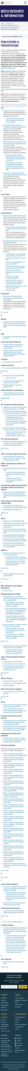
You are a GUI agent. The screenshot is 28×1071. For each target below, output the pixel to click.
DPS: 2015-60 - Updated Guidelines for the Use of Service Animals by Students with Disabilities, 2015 (15, 888)
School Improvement (21, 1024)
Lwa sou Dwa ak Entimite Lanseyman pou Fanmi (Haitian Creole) (14, 480)
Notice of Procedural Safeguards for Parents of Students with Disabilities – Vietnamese (14, 859)
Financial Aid (4, 1003)
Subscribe (23, 987)
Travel (17, 1029)
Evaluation (4, 1022)
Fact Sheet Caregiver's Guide (11, 362)
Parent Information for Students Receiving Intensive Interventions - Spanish (15, 630)
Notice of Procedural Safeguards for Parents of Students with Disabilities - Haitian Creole (13, 765)
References (9, 290)
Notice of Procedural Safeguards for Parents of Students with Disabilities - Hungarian (13, 812)
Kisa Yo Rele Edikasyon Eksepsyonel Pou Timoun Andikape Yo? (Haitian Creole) (16, 423)
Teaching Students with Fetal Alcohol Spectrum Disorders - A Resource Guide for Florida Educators (14, 458)
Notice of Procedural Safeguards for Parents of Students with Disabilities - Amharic (13, 777)
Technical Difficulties (19, 1067)
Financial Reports (20, 1017)
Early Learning (19, 998)
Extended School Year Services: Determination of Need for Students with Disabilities (15, 443)
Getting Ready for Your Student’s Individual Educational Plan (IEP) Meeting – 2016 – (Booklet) (15, 598)
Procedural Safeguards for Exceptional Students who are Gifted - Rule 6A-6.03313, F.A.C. (15, 865)
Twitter (19, 1041)
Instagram (19, 1045)
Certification (4, 1017)
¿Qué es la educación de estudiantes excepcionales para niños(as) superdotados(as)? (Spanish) (16, 433)
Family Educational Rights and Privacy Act (15, 468)
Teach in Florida (5, 1031)
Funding (17, 1019)
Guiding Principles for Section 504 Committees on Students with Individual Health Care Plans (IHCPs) (14, 126)
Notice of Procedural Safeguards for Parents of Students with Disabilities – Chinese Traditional (14, 794)
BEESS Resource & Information (9, 27)
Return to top (5, 312)
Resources (4, 1028)
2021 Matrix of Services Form (11, 681)
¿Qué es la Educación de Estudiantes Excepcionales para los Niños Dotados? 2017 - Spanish (14, 545)
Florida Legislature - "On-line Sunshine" (14, 664)
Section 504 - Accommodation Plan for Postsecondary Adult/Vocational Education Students (15, 174)
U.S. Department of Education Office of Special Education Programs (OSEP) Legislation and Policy (14, 667)
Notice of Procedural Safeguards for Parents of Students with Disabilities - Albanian (13, 771)
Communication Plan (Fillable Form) (13, 368)
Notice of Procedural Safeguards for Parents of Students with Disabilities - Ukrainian (13, 853)
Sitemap (5, 1064)
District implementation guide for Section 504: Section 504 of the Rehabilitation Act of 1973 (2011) (14, 143)
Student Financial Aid (6, 1051)
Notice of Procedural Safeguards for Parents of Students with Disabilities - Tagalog (13, 836)
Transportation (19, 1027)
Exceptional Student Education (9, 25)
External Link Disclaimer (13, 1069)
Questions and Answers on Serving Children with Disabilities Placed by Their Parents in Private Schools (14, 710)
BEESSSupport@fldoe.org (8, 68)
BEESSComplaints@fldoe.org (17, 749)
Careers (17, 1048)
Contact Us (11, 1067)
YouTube (19, 1043)
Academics (9, 24)
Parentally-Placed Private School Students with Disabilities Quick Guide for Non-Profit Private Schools (15, 722)
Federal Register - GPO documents (12, 661)
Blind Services (5, 1038)
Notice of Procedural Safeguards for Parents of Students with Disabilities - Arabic (13, 783)
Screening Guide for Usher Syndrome (13, 961)
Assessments (4, 1010)
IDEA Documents (8, 590)
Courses (3, 1000)
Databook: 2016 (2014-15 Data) (12, 375)
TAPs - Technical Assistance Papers (13, 921)
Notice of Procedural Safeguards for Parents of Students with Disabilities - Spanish (13, 759)
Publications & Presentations (12, 36)
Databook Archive (11, 378)
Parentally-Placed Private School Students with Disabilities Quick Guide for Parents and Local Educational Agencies (15, 728)
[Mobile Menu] (25, 3)
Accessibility (5, 1067)
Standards (4, 1007)
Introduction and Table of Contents (16, 258)
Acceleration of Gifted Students (12, 521)
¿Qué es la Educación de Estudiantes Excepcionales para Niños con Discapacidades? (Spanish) (16, 417)
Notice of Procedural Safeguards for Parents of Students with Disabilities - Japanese (13, 818)
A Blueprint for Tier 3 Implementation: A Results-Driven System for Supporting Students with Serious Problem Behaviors (15, 323)
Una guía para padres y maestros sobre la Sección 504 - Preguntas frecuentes (15, 120)
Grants (17, 1022)
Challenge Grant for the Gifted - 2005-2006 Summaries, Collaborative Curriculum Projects (15, 525)
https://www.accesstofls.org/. (11, 209)
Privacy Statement (12, 1064)
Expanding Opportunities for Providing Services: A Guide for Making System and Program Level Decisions (14, 740)
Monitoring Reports (8, 685)
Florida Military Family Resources (12, 509)
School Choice (19, 1004)
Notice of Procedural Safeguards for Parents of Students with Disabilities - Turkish (13, 847)
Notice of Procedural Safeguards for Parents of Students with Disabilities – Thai (14, 841)
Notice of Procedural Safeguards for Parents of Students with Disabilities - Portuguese (13, 824)
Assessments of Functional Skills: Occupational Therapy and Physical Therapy (13, 298)
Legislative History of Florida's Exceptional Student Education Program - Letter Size (14, 651)
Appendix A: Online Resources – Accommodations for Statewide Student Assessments (14, 282)
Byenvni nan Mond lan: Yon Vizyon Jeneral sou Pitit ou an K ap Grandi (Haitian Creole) (15, 562)
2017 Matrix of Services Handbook (12, 683)
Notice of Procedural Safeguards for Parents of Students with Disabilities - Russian (13, 830)
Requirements (5, 1005)
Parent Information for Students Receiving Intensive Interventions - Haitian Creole (15, 636)
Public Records (20, 1064)
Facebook (19, 1038)
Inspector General (6, 1049)
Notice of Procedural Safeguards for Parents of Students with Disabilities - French (13, 800)
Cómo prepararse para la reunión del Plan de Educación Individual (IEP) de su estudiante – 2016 (16, 610)
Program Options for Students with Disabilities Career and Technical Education (13, 346)
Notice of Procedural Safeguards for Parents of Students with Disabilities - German (13, 806)
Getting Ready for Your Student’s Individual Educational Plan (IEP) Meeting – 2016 (15, 604)
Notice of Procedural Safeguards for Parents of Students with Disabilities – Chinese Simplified (14, 788)
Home (2, 24)
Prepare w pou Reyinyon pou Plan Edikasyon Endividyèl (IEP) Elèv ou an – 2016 (16, 617)
